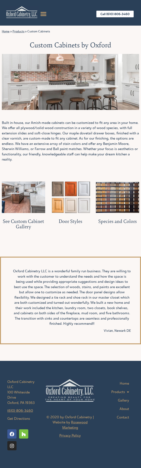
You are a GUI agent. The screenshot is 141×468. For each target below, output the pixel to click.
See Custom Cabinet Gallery (23, 224)
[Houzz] (23, 434)
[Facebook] (12, 434)
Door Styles (70, 221)
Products (18, 31)
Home (6, 31)
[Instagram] (12, 445)
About (124, 409)
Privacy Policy (70, 435)
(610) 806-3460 (20, 410)
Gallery (123, 400)
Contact (123, 417)
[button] (43, 14)
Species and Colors (117, 221)
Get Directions (18, 418)
